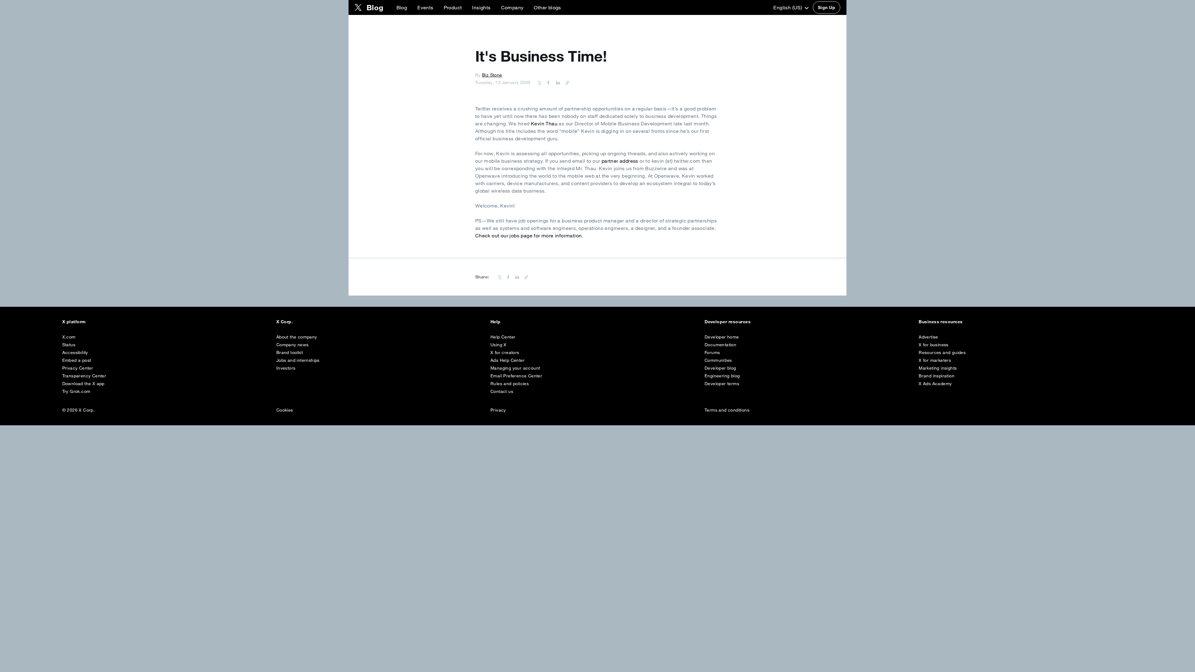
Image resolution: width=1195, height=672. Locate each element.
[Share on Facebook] (547, 82)
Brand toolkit (289, 352)
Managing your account (515, 368)
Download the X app (83, 383)
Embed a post (76, 360)
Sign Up (826, 7)
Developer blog (720, 368)
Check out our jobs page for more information (528, 235)
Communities (718, 360)
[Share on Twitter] (540, 82)
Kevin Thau (544, 123)
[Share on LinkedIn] (557, 82)
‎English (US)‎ (788, 7)
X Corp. (284, 321)
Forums (712, 352)
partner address (620, 161)
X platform (74, 321)
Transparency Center (84, 376)
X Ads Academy (935, 383)
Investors (286, 368)
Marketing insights (938, 368)
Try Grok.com (76, 391)
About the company (296, 337)
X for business (934, 345)
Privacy (498, 410)
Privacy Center (77, 368)
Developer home (722, 337)
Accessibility (75, 352)
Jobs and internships (298, 360)
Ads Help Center (507, 360)
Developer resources (728, 321)
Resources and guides (942, 352)
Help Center (502, 337)
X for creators (504, 352)
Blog (401, 7)
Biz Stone (492, 75)
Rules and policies (509, 383)
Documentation (720, 345)
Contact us (501, 391)
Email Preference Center (516, 376)
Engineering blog (722, 376)
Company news (292, 345)
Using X (498, 345)
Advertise (928, 337)
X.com (69, 337)
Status (68, 345)
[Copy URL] (566, 82)
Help (495, 321)
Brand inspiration (936, 376)
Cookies (284, 410)
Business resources (941, 321)
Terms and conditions (727, 410)
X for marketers (935, 360)
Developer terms (722, 383)
